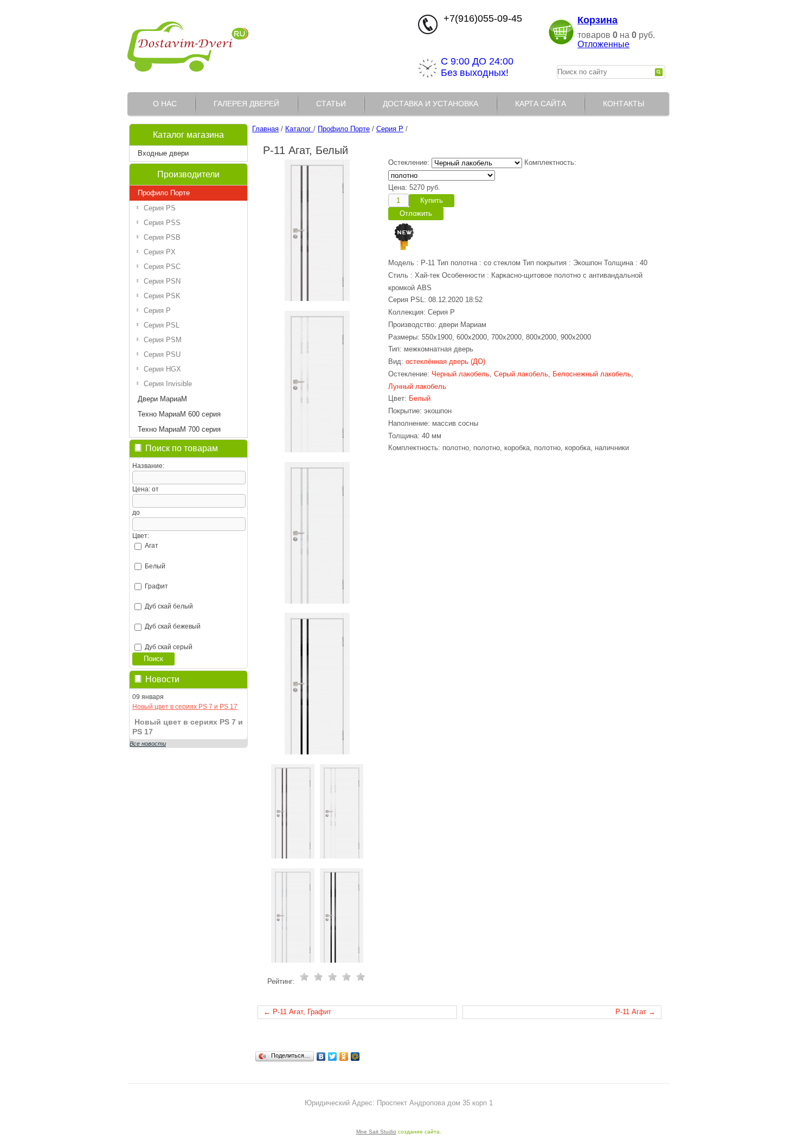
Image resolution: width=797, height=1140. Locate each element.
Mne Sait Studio (376, 1132)
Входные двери (163, 153)
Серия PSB (162, 237)
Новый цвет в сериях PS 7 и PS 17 (184, 706)
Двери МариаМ (162, 399)
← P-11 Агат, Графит (297, 1012)
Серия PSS (162, 223)
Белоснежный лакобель (591, 374)
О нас (165, 103)
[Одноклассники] (344, 1056)
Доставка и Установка (430, 103)
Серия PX (160, 252)
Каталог (299, 129)
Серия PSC (162, 266)
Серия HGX (162, 369)
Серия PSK (162, 296)
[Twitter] (332, 1056)
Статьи (331, 103)
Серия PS (160, 208)
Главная (265, 129)
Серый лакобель (521, 374)
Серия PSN (162, 281)
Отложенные (603, 44)
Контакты (623, 103)
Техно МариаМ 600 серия (179, 414)
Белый (419, 398)
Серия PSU (162, 354)
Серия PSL (161, 325)
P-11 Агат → (635, 1012)
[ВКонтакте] (321, 1056)
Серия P (157, 310)
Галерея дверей (246, 103)
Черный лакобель (461, 374)
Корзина (597, 20)
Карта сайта (540, 103)
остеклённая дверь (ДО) (445, 361)
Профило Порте (164, 193)
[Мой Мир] (355, 1056)
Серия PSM (163, 340)
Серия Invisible (168, 384)
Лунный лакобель (417, 386)
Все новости (148, 743)
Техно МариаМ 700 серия (179, 429)
